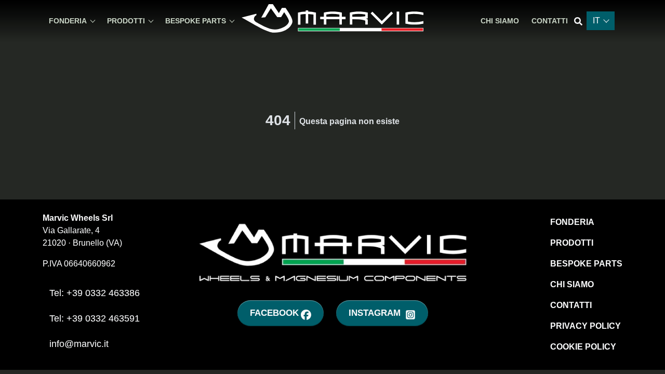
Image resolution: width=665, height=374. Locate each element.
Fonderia (572, 222)
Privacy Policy (585, 326)
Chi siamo (500, 21)
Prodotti (571, 242)
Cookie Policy (583, 346)
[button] (72, 21)
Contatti (549, 21)
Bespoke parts (586, 263)
